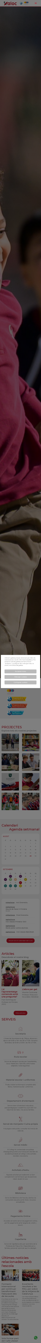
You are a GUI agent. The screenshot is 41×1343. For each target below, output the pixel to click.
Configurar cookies (20, 682)
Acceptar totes (20, 671)
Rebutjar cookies (20, 677)
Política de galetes (17, 665)
